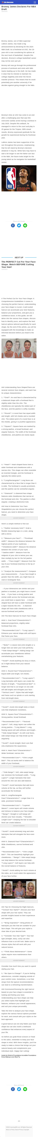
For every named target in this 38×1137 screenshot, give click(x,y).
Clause (17, 1129)
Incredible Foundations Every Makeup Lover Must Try (19, 1056)
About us (8, 1129)
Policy (13, 1129)
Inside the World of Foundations (12, 1055)
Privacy (21, 1129)
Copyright (26, 1129)
